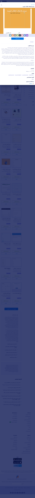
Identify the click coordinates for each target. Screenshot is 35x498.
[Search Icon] (1, 5)
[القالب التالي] (10, 39)
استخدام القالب (17, 38)
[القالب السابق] (25, 39)
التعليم (32, 79)
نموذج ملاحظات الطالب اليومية (28, 6)
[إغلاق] (2, 1)
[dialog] (17, 249)
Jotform (30, 83)
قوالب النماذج (32, 4)
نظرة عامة (31, 41)
